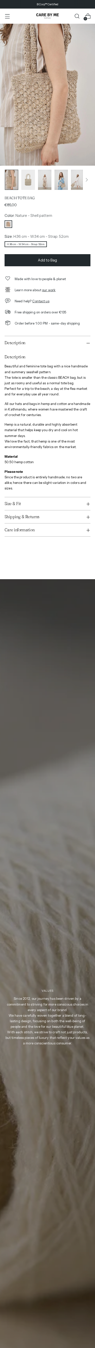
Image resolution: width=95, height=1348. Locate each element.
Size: (37, 236)
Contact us (40, 301)
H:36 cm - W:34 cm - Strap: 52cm (26, 244)
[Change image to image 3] (44, 180)
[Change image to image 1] (11, 180)
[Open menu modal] (7, 16)
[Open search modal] (77, 16)
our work (48, 290)
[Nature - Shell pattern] (8, 224)
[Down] (86, 180)
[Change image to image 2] (28, 180)
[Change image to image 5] (77, 180)
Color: (28, 215)
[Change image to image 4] (61, 180)
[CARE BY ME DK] (47, 16)
